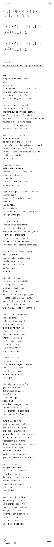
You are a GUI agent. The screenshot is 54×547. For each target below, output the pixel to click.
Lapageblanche (10, 540)
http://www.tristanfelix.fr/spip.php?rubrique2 (23, 65)
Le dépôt (7, 3)
